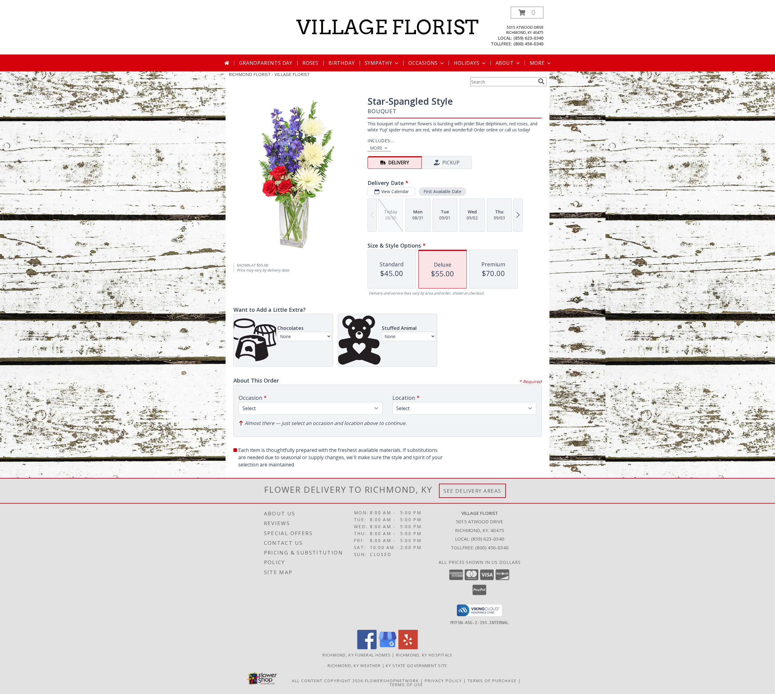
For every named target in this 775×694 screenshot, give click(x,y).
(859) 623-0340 (528, 38)
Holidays (466, 63)
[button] (527, 12)
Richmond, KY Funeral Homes (356, 655)
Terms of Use (406, 684)
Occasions (423, 63)
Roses (310, 63)
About (505, 63)
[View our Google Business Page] (387, 647)
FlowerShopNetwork (392, 680)
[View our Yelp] (408, 647)
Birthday (341, 63)
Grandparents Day (265, 63)
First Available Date (442, 191)
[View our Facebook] (367, 647)
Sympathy (378, 63)
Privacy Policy (443, 680)
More (537, 63)
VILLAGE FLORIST (387, 27)
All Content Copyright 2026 (327, 680)
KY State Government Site (416, 665)
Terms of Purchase (492, 680)
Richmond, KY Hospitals (424, 655)
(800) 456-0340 (528, 44)
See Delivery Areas (472, 490)
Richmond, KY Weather (354, 665)
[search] (541, 81)
